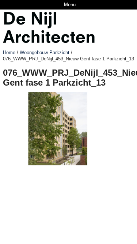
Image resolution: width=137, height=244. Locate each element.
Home (9, 52)
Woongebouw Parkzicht (44, 52)
